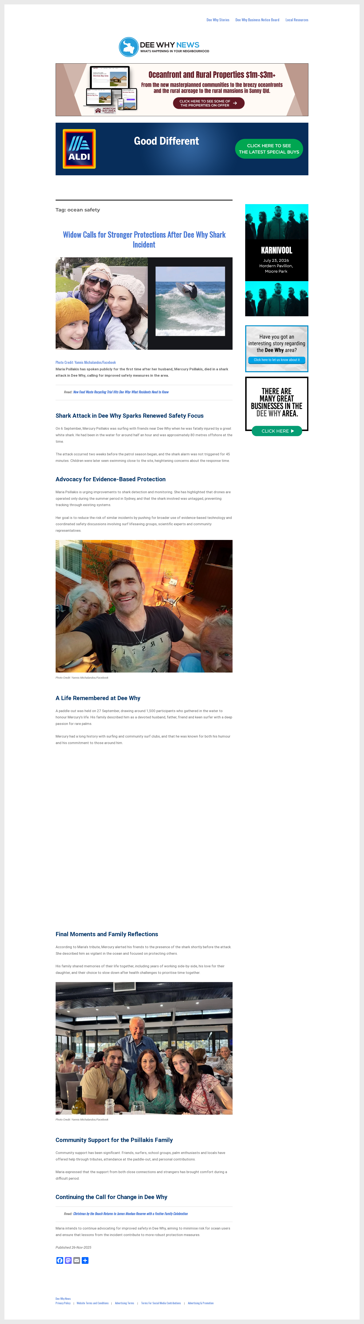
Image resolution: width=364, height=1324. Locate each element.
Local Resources (297, 19)
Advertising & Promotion (201, 1303)
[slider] (281, 312)
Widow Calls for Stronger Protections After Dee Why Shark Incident (144, 239)
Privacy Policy (63, 1303)
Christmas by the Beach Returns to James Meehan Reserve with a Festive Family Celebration (130, 1213)
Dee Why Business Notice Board (257, 19)
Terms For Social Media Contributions (161, 1303)
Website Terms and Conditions (93, 1303)
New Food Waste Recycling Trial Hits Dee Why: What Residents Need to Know (120, 391)
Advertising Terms (124, 1303)
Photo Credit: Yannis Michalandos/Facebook (86, 362)
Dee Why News (63, 1298)
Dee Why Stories (218, 19)
